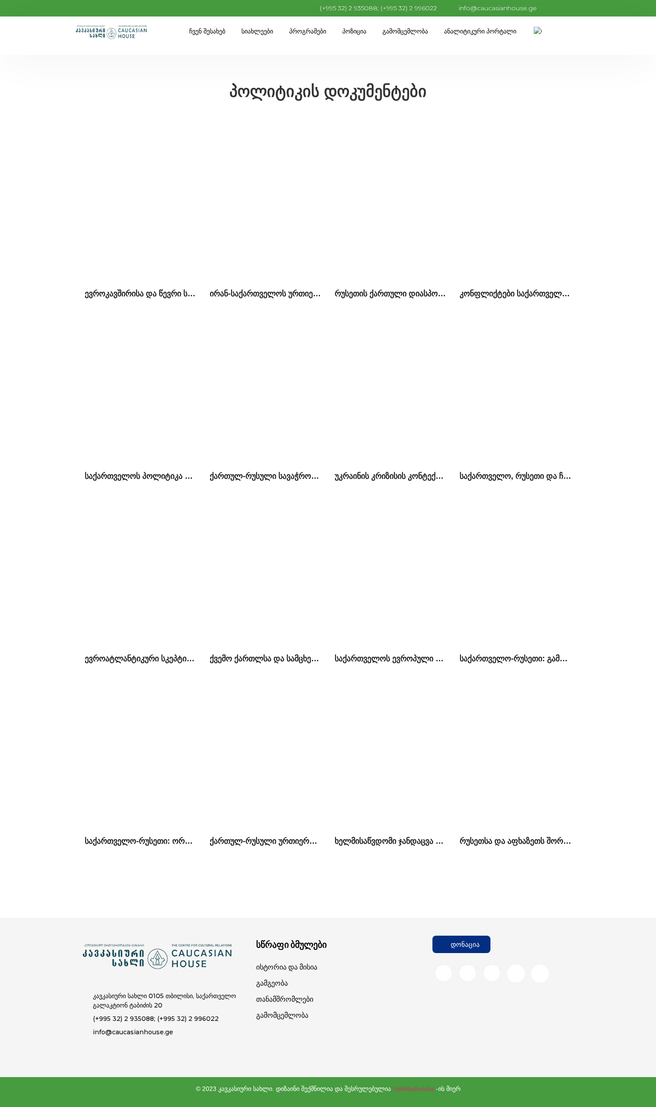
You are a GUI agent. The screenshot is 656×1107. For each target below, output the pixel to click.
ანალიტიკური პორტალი (480, 31)
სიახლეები (257, 31)
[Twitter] (492, 973)
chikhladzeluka (413, 1088)
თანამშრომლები (284, 999)
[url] (140, 206)
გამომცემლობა (405, 31)
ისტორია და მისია (286, 967)
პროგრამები (307, 31)
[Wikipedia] (540, 974)
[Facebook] (444, 973)
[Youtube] (516, 974)
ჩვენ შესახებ (207, 31)
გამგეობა (272, 983)
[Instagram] (468, 973)
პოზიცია (354, 31)
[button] (461, 944)
